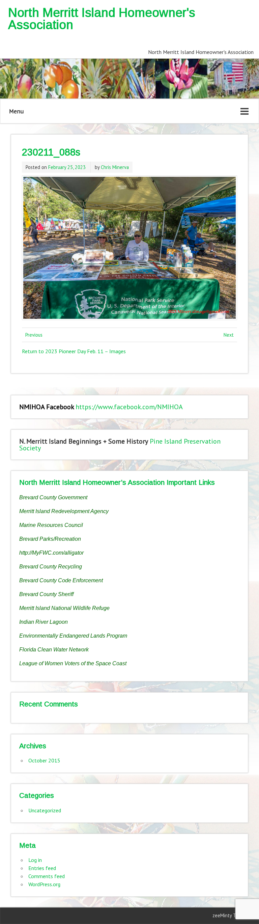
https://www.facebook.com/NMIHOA (129, 406)
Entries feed (42, 868)
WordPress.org (44, 884)
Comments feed (46, 876)
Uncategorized (44, 810)
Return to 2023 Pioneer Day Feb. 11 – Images (74, 351)
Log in (35, 860)
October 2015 (44, 760)
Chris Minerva (115, 167)
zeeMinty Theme (230, 915)
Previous (33, 335)
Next (229, 335)
